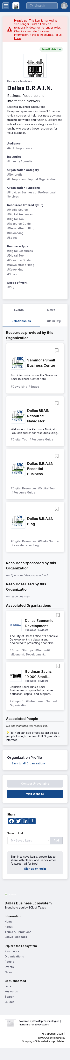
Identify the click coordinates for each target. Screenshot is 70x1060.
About (9, 926)
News (8, 972)
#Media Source (17, 209)
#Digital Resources (20, 214)
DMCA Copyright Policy (51, 1037)
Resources (12, 951)
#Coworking (15, 233)
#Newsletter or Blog (20, 228)
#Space (12, 237)
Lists (8, 986)
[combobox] (42, 5)
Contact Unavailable (35, 783)
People (9, 961)
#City (10, 287)
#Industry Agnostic (20, 161)
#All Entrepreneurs (19, 148)
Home (8, 921)
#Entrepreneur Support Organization (32, 179)
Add (56, 840)
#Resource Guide (19, 223)
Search (9, 996)
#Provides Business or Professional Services (31, 194)
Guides (9, 1001)
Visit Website (35, 793)
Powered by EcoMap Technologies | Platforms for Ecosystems (40, 1023)
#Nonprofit (14, 174)
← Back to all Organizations (26, 763)
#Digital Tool (15, 219)
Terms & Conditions (18, 932)
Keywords (11, 991)
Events (9, 967)
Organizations (14, 956)
